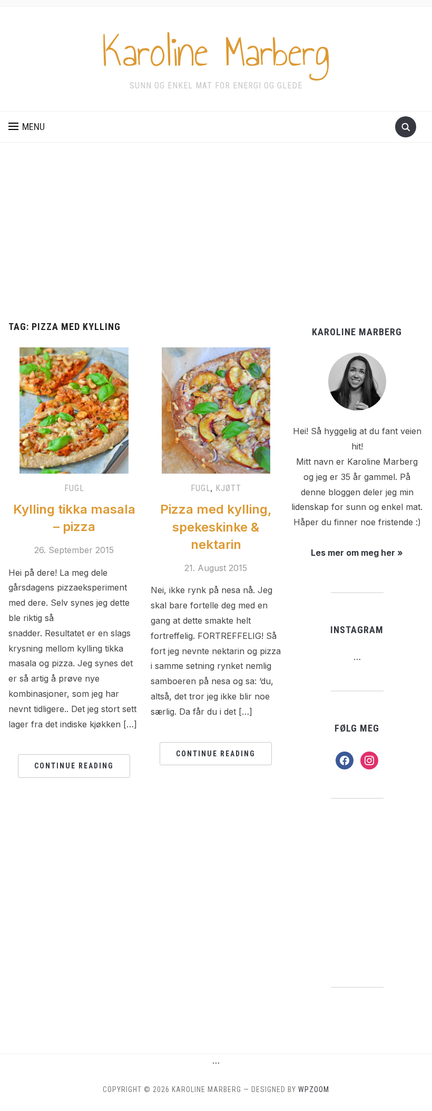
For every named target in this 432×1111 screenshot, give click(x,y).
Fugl (74, 488)
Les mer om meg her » (357, 552)
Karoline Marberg (216, 52)
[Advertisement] (216, 242)
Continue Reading (74, 766)
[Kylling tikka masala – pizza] (74, 410)
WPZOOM (313, 1089)
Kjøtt (228, 488)
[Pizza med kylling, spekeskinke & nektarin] (216, 410)
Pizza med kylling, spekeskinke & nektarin (216, 527)
